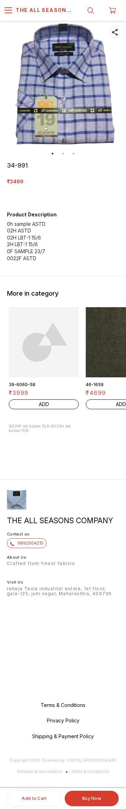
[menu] (8, 10)
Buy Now (91, 798)
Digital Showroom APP (92, 760)
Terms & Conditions (90, 771)
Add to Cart (34, 798)
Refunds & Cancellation (39, 771)
